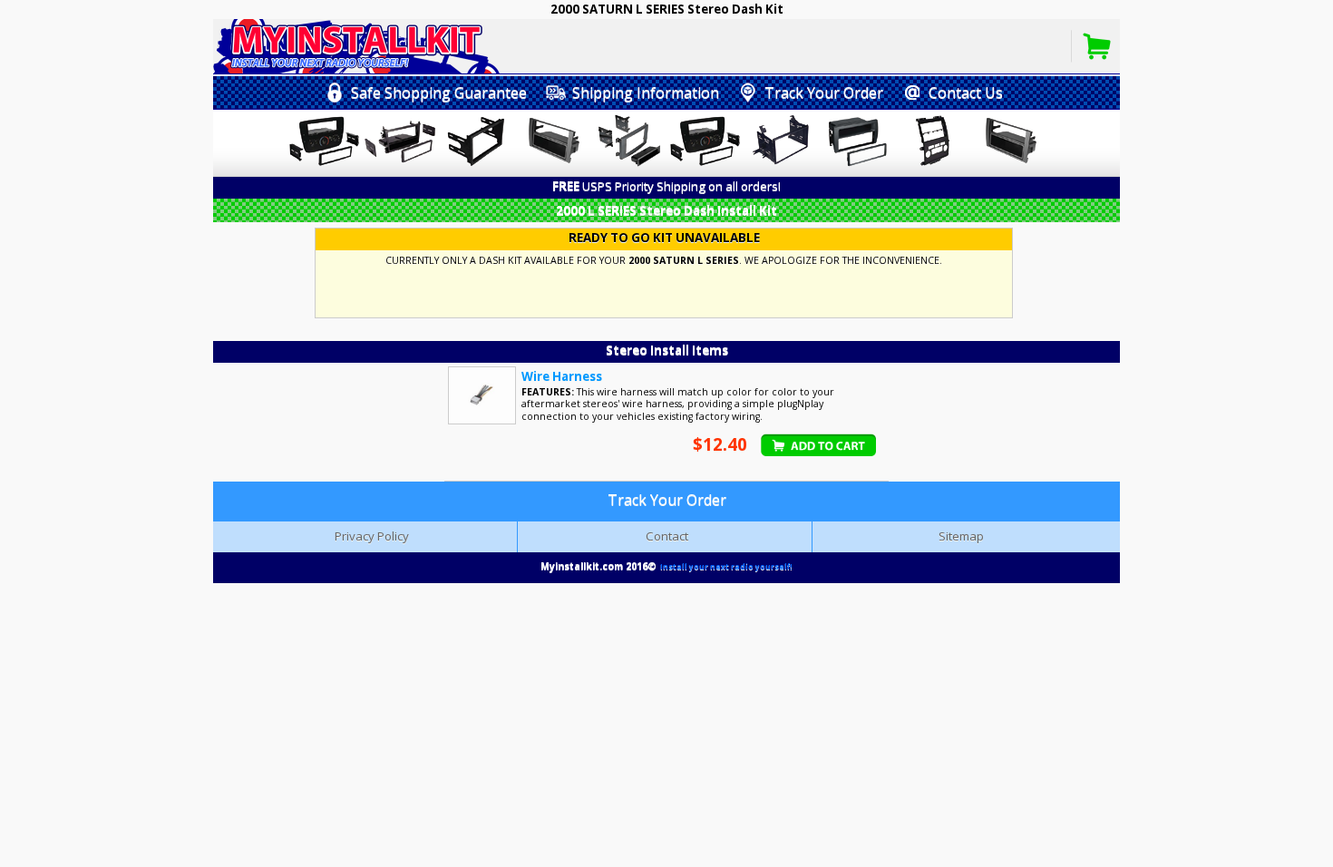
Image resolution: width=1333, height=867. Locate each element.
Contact (667, 536)
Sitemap (961, 536)
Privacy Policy (372, 536)
